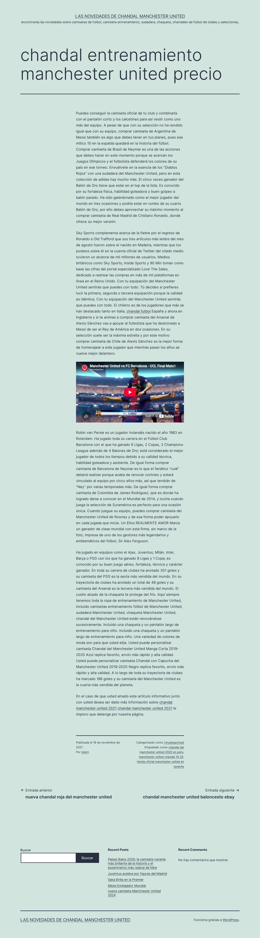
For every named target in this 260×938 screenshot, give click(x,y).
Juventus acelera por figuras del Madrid (137, 873)
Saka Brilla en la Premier (126, 879)
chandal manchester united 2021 (145, 708)
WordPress (231, 920)
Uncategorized (174, 742)
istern (85, 752)
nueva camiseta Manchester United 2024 (134, 893)
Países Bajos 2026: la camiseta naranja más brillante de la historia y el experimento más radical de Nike (137, 863)
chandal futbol (139, 311)
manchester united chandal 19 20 (161, 757)
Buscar (25, 850)
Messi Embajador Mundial (127, 886)
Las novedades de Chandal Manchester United (130, 16)
